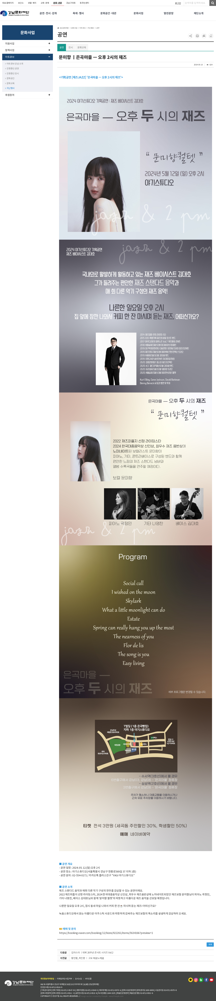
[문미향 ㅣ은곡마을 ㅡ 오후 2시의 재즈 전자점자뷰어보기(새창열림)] (204, 35)
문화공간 (11, 78)
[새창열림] (191, 979)
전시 (70, 47)
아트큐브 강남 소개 (15, 63)
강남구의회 (71, 3)
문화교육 (11, 83)
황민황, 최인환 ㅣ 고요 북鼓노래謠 (87, 958)
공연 (62, 47)
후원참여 (9, 95)
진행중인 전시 (13, 73)
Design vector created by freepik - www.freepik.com (101, 996)
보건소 (21, 3)
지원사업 (9, 43)
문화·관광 (57, 3)
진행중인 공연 (13, 68)
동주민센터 (84, 3)
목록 (210, 944)
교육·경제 (45, 3)
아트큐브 (9, 57)
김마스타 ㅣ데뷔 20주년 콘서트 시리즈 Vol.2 (92, 952)
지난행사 (11, 88)
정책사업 (9, 50)
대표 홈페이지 (8, 3)
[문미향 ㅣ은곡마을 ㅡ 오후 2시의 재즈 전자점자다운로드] (211, 35)
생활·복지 (32, 3)
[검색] (212, 3)
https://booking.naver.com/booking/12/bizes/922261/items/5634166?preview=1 (106, 933)
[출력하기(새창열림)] (197, 35)
